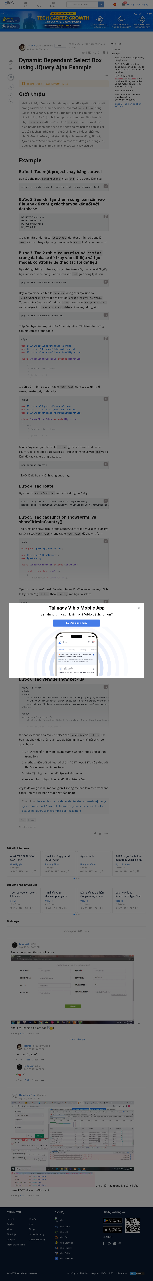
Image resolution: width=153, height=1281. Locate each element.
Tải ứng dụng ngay (76, 622)
